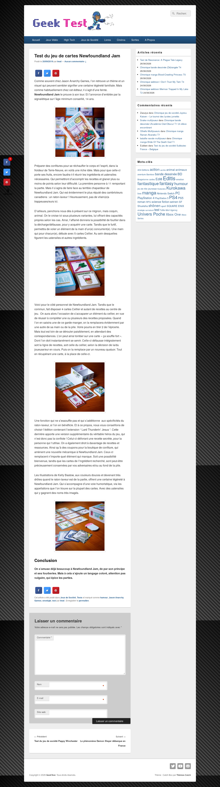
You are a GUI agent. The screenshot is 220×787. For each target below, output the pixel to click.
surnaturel (149, 210)
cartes (152, 179)
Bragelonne (143, 179)
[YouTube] (180, 766)
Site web (41, 712)
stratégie (46, 600)
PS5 (180, 198)
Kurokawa (175, 188)
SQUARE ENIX (175, 206)
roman (141, 202)
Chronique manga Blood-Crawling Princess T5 (163, 74)
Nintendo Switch (166, 193)
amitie (163, 170)
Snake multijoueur (149, 120)
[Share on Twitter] (47, 75)
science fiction (160, 202)
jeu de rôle (142, 188)
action (155, 169)
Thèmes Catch (184, 774)
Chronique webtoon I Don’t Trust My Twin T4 (162, 81)
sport (163, 206)
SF (180, 202)
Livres (107, 40)
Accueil (36, 40)
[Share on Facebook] (38, 75)
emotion (180, 179)
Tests (79, 597)
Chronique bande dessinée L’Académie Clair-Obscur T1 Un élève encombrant (163, 124)
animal (170, 169)
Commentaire (44, 637)
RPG (148, 202)
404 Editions (143, 169)
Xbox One (173, 214)
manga (149, 192)
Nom (39, 684)
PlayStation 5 (161, 198)
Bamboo (150, 174)
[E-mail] (188, 766)
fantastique (148, 183)
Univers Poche (151, 214)
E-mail (40, 698)
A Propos (150, 40)
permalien (84, 600)
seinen (174, 202)
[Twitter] (173, 766)
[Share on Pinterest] (55, 75)
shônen (154, 205)
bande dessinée (166, 174)
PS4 (173, 197)
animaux (181, 169)
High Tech (69, 40)
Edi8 (159, 178)
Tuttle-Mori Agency (168, 210)
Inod (59, 61)
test (54, 600)
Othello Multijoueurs (150, 131)
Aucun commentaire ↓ (75, 61)
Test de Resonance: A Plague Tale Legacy (161, 60)
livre (139, 193)
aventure (142, 174)
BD (180, 173)
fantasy (167, 183)
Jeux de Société (89, 40)
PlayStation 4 (146, 198)
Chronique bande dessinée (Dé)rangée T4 (160, 67)
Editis (169, 178)
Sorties (135, 40)
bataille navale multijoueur (153, 138)
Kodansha (161, 188)
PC (177, 192)
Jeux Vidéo (52, 40)
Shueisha (143, 206)
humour (104, 597)
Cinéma (121, 40)
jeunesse (152, 188)
